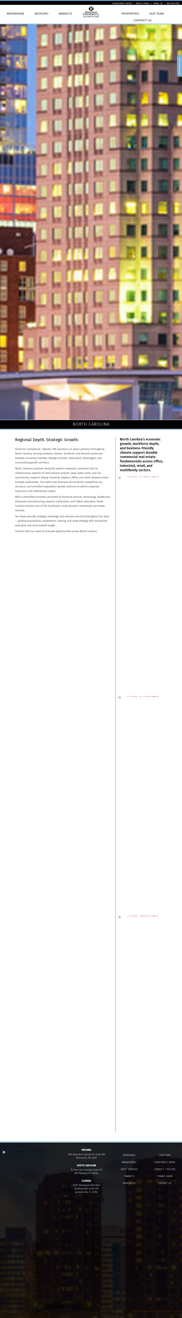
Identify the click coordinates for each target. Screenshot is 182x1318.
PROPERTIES (130, 13)
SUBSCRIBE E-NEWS (122, 3)
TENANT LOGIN (164, 1176)
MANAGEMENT (129, 1162)
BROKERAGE (15, 13)
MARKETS (65, 13)
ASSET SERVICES (129, 1169)
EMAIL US (158, 3)
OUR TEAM (156, 13)
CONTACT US (143, 20)
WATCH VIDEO (143, 3)
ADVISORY (41, 13)
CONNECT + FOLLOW (164, 1169)
